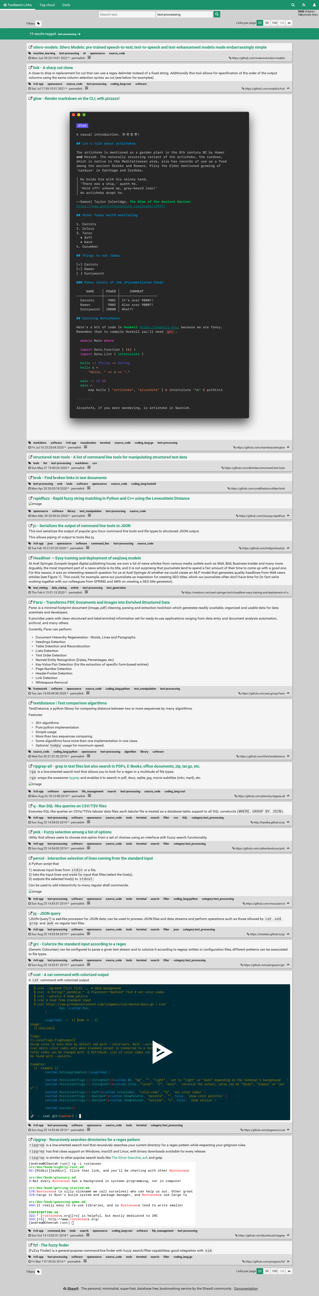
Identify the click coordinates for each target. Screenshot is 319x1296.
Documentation (246, 1288)
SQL (184, 817)
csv (94, 463)
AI (84, 53)
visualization (88, 442)
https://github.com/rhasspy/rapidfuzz (262, 516)
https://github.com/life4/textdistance (262, 756)
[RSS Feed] (304, 5)
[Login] (314, 5)
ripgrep (74, 778)
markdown (39, 442)
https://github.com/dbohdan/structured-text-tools (255, 468)
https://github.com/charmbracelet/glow (261, 447)
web (59, 483)
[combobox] (184, 14)
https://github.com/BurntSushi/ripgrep (262, 1235)
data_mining (59, 587)
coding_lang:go (144, 442)
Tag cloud (47, 5)
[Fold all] (289, 23)
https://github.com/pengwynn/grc (264, 965)
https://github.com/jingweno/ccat (264, 1130)
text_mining (40, 587)
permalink (58, 58)
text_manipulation (91, 511)
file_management (92, 791)
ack (145, 1158)
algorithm (130, 751)
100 (274, 23)
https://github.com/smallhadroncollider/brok (258, 488)
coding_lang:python (118, 688)
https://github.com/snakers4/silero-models (258, 58)
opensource (97, 53)
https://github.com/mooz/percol (265, 903)
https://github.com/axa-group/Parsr (263, 693)
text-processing (67, 34)
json (50, 543)
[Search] (293, 5)
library (71, 511)
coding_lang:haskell (143, 483)
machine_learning (44, 53)
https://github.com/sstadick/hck (265, 88)
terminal (105, 442)
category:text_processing (208, 817)
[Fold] (288, 88)
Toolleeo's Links (19, 5)
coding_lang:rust (120, 84)
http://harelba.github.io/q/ (269, 822)
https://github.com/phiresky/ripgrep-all (261, 796)
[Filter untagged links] (38, 23)
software (141, 84)
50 (267, 23)
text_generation (116, 587)
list (45, 463)
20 (259, 23)
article (75, 587)
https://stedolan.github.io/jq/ (267, 934)
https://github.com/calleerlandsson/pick (260, 848)
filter (166, 817)
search (111, 791)
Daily (66, 5)
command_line (100, 543)
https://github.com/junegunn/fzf (265, 1261)
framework (40, 688)
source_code (117, 53)
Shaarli (72, 1288)
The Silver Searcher (126, 1158)
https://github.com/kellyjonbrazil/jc (264, 548)
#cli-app (38, 84)
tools (36, 463)
